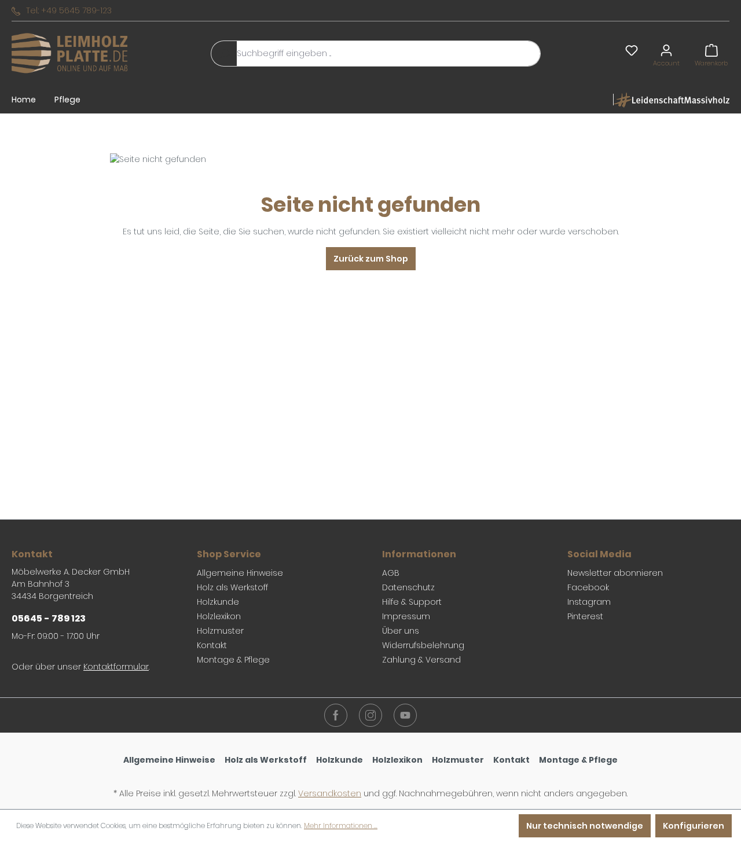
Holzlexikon (219, 616)
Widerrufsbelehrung (423, 645)
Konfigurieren (693, 826)
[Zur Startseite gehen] (69, 54)
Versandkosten (329, 793)
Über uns (400, 631)
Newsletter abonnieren (615, 573)
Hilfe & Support (412, 602)
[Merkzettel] (631, 50)
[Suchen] (224, 54)
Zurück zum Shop (370, 258)
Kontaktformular (116, 666)
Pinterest (585, 616)
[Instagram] (370, 715)
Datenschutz (408, 587)
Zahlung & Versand (421, 659)
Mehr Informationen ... (340, 825)
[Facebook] (335, 715)
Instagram (589, 602)
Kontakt (212, 645)
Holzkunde (218, 602)
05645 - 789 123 (49, 618)
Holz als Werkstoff (232, 587)
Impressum (406, 616)
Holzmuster (220, 631)
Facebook (588, 587)
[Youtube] (405, 715)
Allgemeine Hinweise (240, 573)
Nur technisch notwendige (584, 826)
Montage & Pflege (233, 659)
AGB (390, 573)
